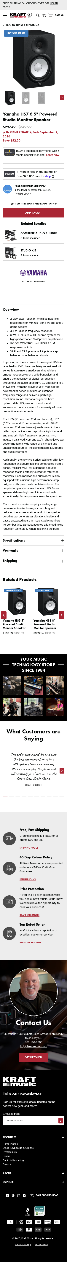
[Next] (61, 615)
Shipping (10, 561)
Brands (7, 1164)
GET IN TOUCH (33, 1057)
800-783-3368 (33, 1042)
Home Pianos (10, 1143)
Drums (6, 1156)
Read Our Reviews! (30, 943)
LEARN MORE (23, 194)
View (22, 609)
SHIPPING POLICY (29, 848)
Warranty (10, 550)
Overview (11, 309)
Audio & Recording (13, 1160)
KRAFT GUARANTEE (29, 915)
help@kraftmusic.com (33, 1046)
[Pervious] (4, 615)
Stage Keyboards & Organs (18, 1147)
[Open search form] (38, 15)
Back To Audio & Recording (22, 25)
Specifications (14, 540)
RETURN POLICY (28, 879)
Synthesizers (10, 1152)
